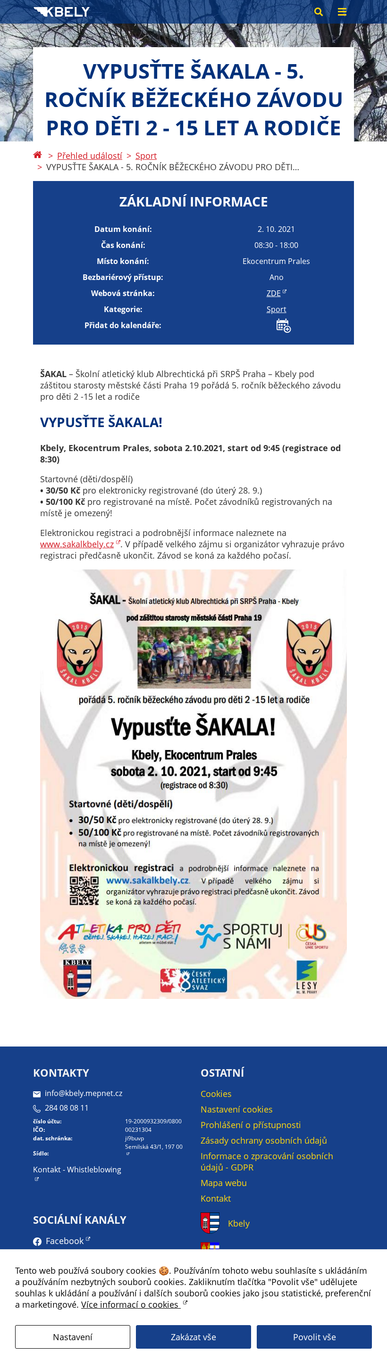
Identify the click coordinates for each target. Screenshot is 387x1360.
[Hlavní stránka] (37, 155)
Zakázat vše (193, 1337)
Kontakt (216, 1198)
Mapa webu (224, 1182)
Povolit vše (314, 1337)
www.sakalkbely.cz (77, 544)
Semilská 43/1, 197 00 (154, 1147)
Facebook (65, 1240)
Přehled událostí (89, 155)
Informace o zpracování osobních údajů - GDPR (267, 1161)
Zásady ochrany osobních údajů (264, 1140)
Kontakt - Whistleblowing (77, 1169)
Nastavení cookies (237, 1109)
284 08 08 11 (67, 1108)
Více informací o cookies (131, 1304)
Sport (146, 155)
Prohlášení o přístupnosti (251, 1124)
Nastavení (73, 1337)
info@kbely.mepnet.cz (83, 1093)
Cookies (216, 1093)
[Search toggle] (318, 12)
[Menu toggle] (342, 12)
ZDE (274, 293)
